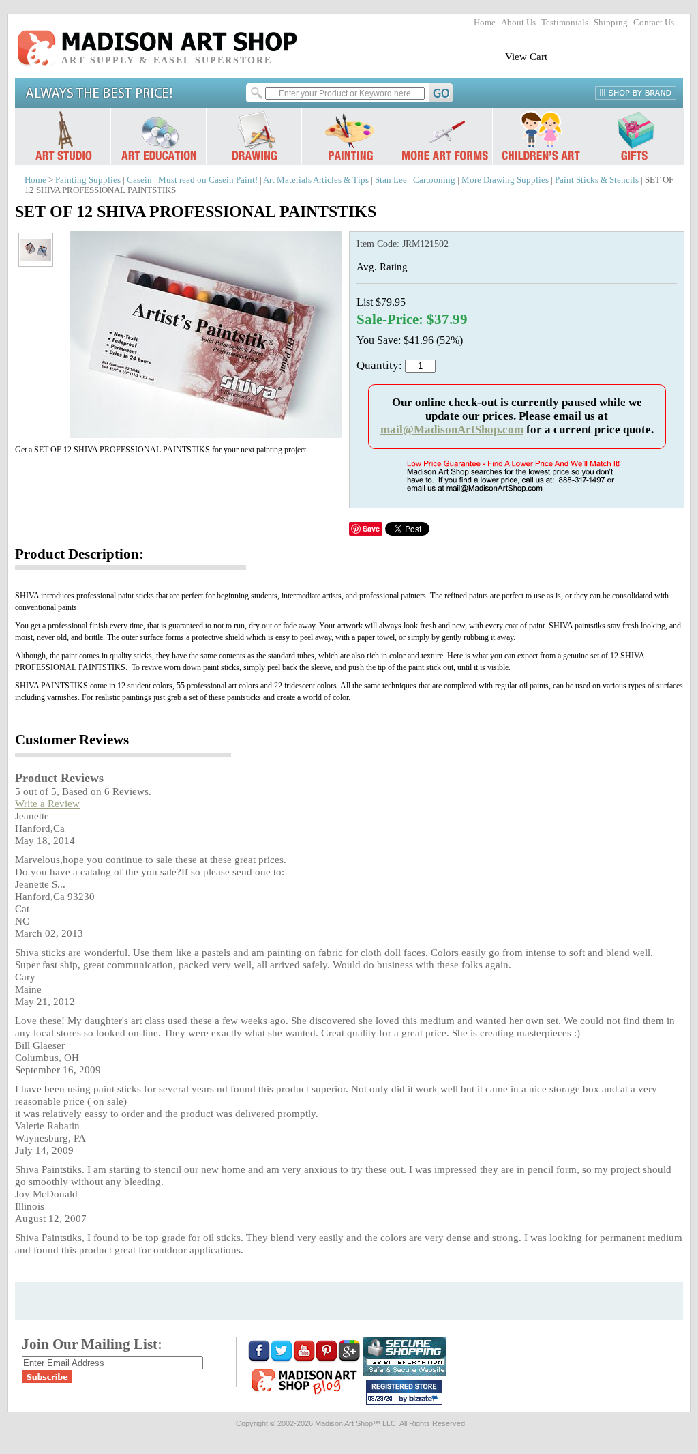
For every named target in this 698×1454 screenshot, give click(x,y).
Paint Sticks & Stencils (597, 180)
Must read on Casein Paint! (208, 180)
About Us (518, 22)
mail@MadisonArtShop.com (452, 429)
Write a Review (47, 803)
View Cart (526, 56)
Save (371, 528)
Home (485, 22)
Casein (139, 180)
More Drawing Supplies (505, 180)
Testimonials (564, 22)
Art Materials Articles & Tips (316, 180)
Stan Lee (391, 180)
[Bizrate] (425, 1399)
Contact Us (653, 22)
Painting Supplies (88, 180)
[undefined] (206, 434)
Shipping (611, 22)
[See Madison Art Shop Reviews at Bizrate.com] (404, 1392)
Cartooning (434, 180)
